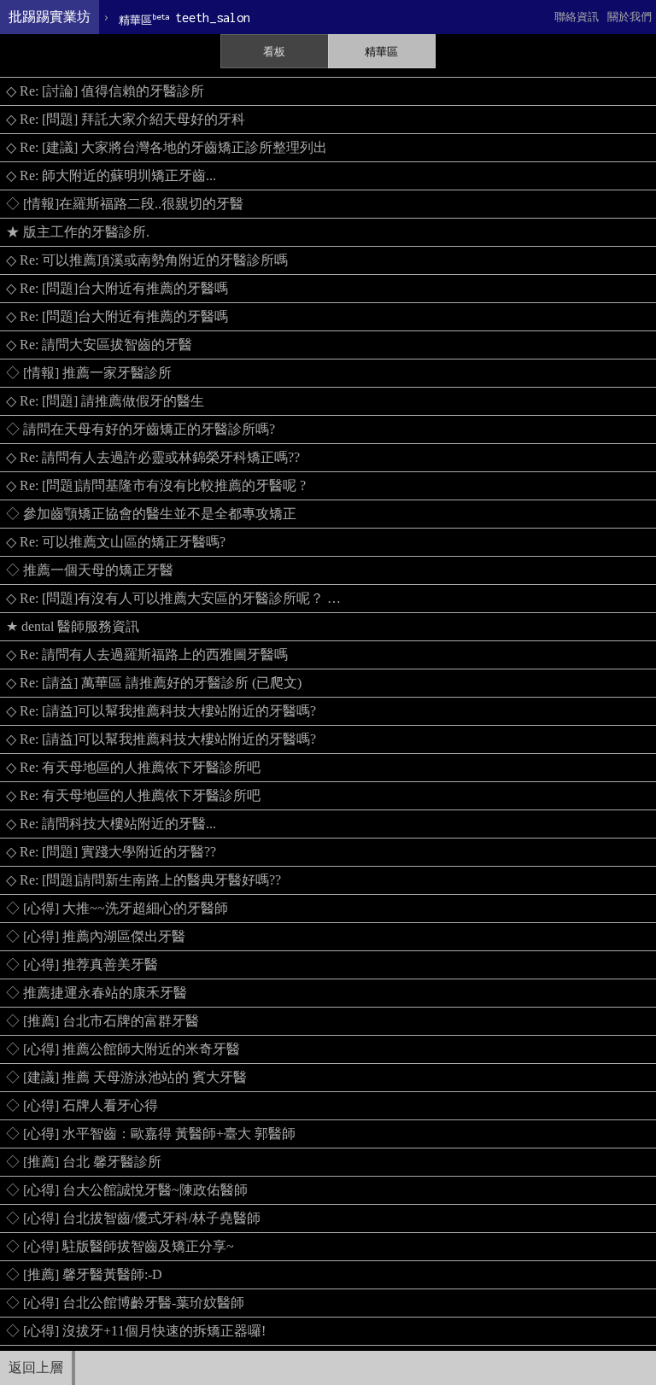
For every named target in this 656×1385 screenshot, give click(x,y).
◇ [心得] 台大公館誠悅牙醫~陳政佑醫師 (127, 1190)
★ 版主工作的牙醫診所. (77, 232)
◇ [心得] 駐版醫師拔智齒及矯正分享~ (120, 1246)
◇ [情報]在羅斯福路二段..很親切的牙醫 (124, 203)
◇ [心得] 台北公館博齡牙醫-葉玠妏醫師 (125, 1302)
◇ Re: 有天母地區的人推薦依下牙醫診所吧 (133, 767)
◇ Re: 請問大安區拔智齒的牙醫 (99, 344)
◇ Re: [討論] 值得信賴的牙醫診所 (105, 91)
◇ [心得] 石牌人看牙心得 (82, 1105)
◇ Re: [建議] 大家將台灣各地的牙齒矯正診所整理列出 (166, 147)
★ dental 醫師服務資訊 (72, 626)
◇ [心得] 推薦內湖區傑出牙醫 (95, 936)
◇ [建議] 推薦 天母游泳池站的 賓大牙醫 (126, 1077)
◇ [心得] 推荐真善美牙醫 (82, 964)
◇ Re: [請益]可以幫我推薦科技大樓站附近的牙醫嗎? (161, 711)
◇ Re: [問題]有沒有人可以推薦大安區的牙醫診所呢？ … (173, 598)
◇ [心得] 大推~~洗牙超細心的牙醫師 (117, 908)
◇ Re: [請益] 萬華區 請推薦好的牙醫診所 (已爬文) (154, 682)
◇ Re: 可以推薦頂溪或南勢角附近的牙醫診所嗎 (147, 260)
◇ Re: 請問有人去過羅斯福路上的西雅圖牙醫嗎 (147, 654)
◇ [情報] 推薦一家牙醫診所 (89, 372)
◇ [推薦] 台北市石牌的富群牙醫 (102, 1021)
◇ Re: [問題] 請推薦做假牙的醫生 (105, 401)
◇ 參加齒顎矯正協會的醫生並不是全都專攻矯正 (151, 513)
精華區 (381, 51)
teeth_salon (184, 18)
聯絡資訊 (576, 16)
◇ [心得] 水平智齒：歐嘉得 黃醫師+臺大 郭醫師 (151, 1133)
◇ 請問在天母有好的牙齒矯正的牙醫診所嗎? (140, 429)
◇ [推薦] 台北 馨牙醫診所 (83, 1161)
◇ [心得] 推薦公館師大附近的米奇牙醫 (123, 1049)
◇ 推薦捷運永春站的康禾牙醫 (96, 992)
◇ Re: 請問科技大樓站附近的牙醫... (111, 823)
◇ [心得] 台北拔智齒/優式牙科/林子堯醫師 (133, 1218)
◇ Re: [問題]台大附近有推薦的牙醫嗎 (117, 288)
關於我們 (629, 16)
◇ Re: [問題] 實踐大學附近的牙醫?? (111, 851)
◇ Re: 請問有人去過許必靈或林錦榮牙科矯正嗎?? (153, 457)
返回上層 (36, 1367)
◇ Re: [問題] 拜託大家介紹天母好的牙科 (125, 119)
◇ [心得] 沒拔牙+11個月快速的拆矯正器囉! (136, 1331)
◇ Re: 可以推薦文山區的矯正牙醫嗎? (116, 542)
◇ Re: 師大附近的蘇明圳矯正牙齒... (111, 175)
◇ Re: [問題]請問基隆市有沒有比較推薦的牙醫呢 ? (156, 485)
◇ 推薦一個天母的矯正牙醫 (89, 570)
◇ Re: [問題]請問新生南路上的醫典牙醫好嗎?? (143, 880)
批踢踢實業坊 (50, 16)
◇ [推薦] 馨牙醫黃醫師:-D (84, 1274)
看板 (274, 51)
